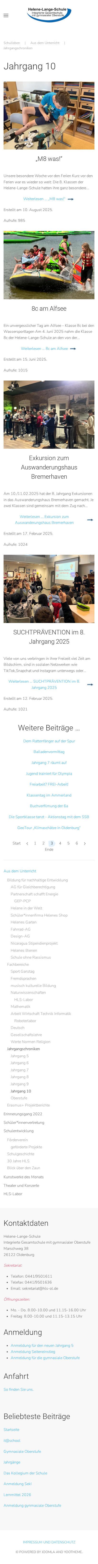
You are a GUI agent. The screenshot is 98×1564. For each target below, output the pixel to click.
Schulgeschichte (20, 1154)
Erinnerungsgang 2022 (23, 1114)
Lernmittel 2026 (17, 1494)
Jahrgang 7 (20, 1070)
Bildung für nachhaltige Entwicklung (37, 880)
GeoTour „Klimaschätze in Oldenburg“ (49, 827)
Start (16, 843)
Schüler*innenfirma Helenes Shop (39, 915)
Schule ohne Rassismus (31, 957)
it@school (12, 1440)
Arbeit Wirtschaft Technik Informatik (41, 1013)
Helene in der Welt (26, 908)
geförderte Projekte (26, 1147)
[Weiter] (85, 843)
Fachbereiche (18, 964)
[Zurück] (27, 843)
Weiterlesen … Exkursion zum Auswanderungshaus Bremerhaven (44, 520)
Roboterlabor (25, 1020)
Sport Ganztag (22, 971)
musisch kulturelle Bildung (33, 985)
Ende (49, 849)
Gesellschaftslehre (26, 1035)
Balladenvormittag (49, 751)
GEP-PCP (22, 901)
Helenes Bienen (24, 950)
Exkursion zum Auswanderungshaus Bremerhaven (49, 467)
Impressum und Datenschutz (49, 1542)
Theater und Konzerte (21, 1185)
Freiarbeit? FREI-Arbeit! (49, 784)
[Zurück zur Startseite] (49, 15)
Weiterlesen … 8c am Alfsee (44, 348)
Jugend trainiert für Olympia (49, 773)
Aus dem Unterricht (20, 871)
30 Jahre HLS (18, 1161)
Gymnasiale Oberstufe (22, 1451)
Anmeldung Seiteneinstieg (33, 1351)
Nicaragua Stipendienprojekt (34, 943)
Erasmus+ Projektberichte (28, 1105)
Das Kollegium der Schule (25, 1473)
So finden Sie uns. (19, 1389)
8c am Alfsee (49, 308)
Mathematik (20, 1006)
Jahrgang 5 (20, 1056)
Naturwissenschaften (28, 992)
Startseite (11, 1429)
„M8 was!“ (49, 158)
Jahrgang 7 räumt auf (49, 762)
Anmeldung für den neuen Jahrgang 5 (42, 1345)
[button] (6, 15)
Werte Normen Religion (30, 1041)
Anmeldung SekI (18, 1484)
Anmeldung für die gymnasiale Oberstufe (45, 1358)
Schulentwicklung (19, 1131)
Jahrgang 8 (20, 1077)
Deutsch (17, 1027)
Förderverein (17, 1140)
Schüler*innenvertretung (24, 1122)
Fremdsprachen (23, 978)
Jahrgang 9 (20, 1084)
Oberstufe (19, 1098)
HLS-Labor (23, 999)
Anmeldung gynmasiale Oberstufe (32, 1505)
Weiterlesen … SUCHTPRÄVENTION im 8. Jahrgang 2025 (44, 684)
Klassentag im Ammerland (49, 795)
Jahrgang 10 (21, 1091)
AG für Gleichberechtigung (33, 887)
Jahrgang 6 (20, 1063)
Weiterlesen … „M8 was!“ (44, 199)
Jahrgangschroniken (23, 1049)
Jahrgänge (12, 1462)
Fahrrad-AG (21, 929)
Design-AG (20, 936)
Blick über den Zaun (23, 1168)
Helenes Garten (24, 922)
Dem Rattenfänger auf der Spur (49, 741)
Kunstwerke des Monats (24, 1177)
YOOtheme (73, 1552)
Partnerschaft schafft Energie (34, 894)
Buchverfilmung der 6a (49, 806)
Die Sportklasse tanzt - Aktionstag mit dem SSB (49, 817)
